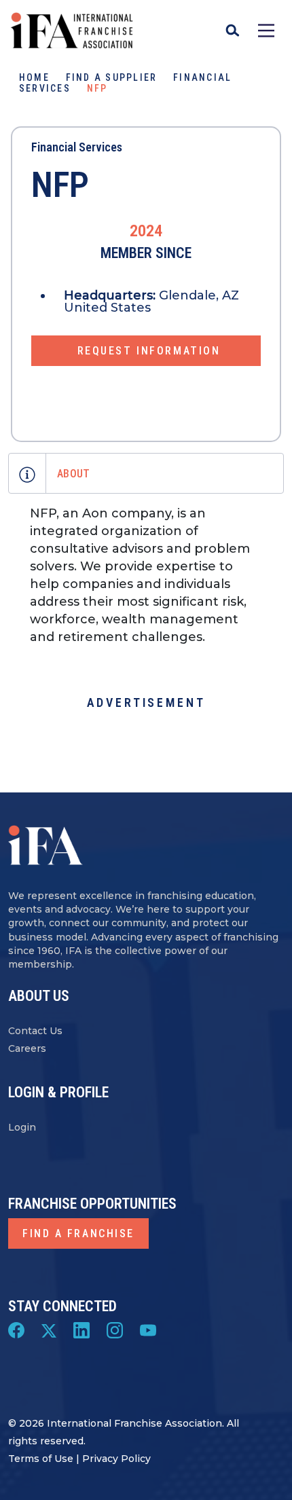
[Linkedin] (81, 1329)
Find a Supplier (112, 77)
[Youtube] (148, 1329)
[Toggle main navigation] (266, 30)
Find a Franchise (78, 1233)
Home (34, 77)
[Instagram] (115, 1329)
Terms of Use (40, 1458)
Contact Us (35, 1031)
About (73, 473)
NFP (60, 185)
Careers (27, 1048)
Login (22, 1127)
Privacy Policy (116, 1458)
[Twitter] (48, 1329)
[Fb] (16, 1329)
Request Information (149, 350)
